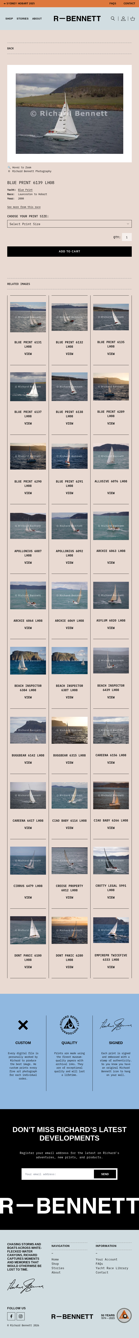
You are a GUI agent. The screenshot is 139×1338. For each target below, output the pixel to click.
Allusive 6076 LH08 (111, 481)
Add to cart (69, 251)
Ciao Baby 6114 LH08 (69, 820)
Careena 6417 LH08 (28, 820)
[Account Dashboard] (123, 18)
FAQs (112, 3)
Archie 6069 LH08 (69, 620)
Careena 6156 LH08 (111, 755)
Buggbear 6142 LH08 (28, 755)
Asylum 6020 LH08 (110, 620)
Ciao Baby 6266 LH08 (111, 820)
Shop (55, 1264)
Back (10, 48)
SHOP (9, 18)
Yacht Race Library (112, 1268)
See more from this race (24, 207)
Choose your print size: (28, 216)
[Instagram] (21, 1316)
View (28, 353)
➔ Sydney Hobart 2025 (19, 3)
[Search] (113, 18)
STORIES (23, 18)
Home (55, 1259)
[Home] (77, 18)
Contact (129, 3)
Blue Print (25, 189)
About (37, 18)
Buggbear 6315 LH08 (69, 755)
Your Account (106, 1259)
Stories (58, 1268)
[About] (116, 1316)
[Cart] (132, 18)
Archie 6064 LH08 (28, 620)
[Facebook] (11, 1316)
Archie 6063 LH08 (110, 551)
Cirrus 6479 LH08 (28, 886)
